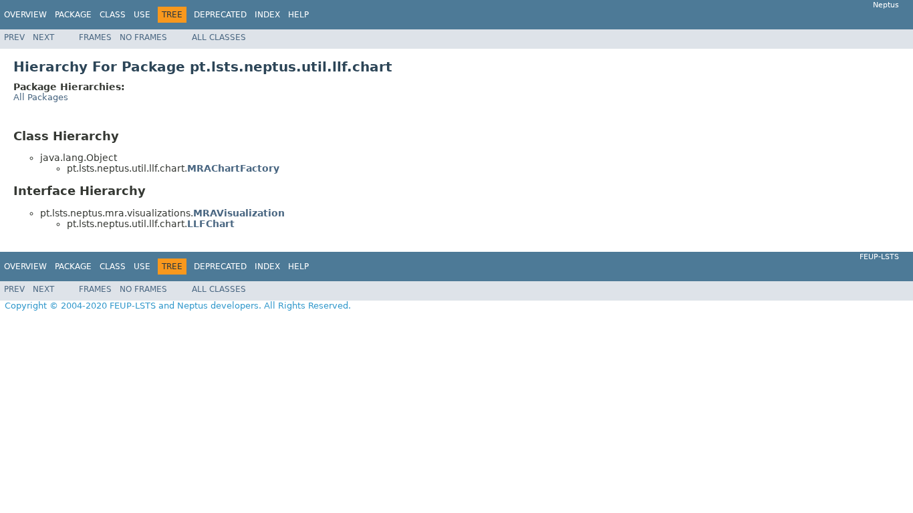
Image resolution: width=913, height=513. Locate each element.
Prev (14, 37)
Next (43, 37)
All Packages (40, 97)
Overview (25, 14)
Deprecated (220, 14)
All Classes (219, 37)
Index (267, 14)
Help (298, 14)
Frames (95, 37)
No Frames (143, 37)
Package (73, 14)
